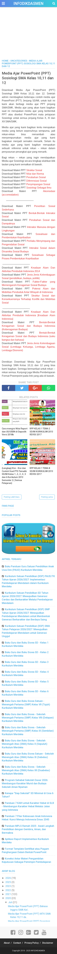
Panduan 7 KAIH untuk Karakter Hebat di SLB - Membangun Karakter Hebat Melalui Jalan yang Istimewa (28, 806)
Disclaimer (47, 943)
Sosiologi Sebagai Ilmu (38, 187)
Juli (10, 902)
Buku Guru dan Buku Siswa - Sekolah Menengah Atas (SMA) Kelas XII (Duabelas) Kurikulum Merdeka (26, 770)
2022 (8, 890)
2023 (8, 886)
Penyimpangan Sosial (38, 184)
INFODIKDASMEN (28, 3)
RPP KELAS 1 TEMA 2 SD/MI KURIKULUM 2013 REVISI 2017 (41, 431)
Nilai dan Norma (35, 173)
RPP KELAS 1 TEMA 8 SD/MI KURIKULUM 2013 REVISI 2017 (41, 471)
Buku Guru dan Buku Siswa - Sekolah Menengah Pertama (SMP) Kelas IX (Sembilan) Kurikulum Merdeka (28, 731)
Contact (17, 943)
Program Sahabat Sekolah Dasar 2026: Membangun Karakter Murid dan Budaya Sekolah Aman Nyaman (25, 783)
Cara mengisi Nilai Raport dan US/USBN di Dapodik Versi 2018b (14, 431)
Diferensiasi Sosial (36, 180)
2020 (8, 898)
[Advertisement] (28, 36)
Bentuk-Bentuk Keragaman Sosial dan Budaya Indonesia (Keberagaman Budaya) (28, 326)
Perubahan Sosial (36, 177)
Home (5, 60)
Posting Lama (47, 497)
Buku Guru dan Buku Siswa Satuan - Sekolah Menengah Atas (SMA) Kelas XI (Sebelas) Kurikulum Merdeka (28, 757)
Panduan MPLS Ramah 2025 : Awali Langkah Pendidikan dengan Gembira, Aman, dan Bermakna (28, 829)
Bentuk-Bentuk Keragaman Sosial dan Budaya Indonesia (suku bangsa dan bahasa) (28, 336)
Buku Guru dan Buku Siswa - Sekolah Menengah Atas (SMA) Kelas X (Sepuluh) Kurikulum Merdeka (24, 744)
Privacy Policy (31, 943)
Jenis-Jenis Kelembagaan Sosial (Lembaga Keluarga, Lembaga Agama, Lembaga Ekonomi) (28, 347)
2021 (8, 894)
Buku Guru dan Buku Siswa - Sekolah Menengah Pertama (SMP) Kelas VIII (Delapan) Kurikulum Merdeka (28, 718)
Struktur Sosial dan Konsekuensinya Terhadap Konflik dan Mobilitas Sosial (28, 299)
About (7, 943)
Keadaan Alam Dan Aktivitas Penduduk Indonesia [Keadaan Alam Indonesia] (28, 315)
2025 (8, 882)
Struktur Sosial (34, 170)
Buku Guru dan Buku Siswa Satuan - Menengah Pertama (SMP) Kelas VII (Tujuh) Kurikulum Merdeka (26, 704)
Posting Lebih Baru (11, 497)
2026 (8, 878)
